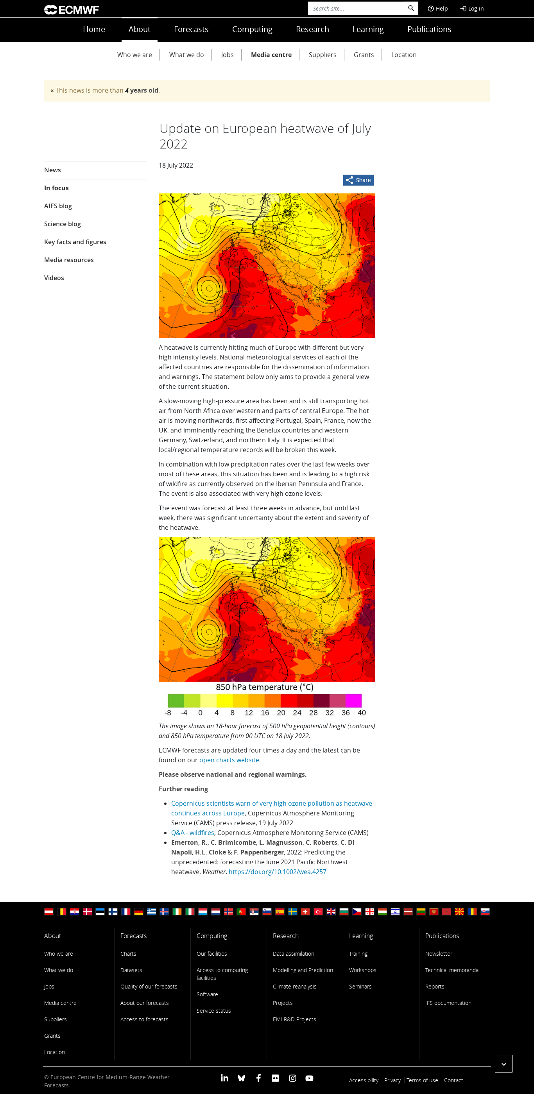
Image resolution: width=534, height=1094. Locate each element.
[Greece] (151, 911)
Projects (283, 1002)
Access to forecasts (144, 1019)
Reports (434, 986)
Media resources (69, 260)
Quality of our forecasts (148, 986)
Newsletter (438, 953)
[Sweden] (292, 911)
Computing (252, 29)
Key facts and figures (75, 242)
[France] (126, 911)
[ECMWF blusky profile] (241, 1078)
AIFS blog (58, 206)
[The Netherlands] (215, 911)
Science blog (62, 224)
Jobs (227, 54)
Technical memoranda (451, 970)
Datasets (131, 970)
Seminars (360, 986)
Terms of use (422, 1080)
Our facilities (212, 953)
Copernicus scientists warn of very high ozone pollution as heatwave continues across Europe (271, 808)
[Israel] (395, 911)
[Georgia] (370, 911)
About (140, 29)
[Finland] (113, 911)
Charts (128, 953)
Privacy (392, 1080)
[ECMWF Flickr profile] (275, 1078)
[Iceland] (164, 911)
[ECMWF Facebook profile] (258, 1078)
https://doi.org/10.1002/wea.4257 (277, 871)
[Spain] (280, 911)
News (52, 170)
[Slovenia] (267, 911)
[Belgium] (61, 911)
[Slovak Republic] (485, 911)
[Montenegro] (434, 911)
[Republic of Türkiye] (318, 911)
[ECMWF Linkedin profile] (224, 1078)
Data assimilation (293, 953)
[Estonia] (100, 911)
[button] (503, 1064)
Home (94, 29)
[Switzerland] (305, 911)
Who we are (134, 54)
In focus (56, 188)
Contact (453, 1080)
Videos (54, 278)
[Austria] (49, 911)
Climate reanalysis (295, 986)
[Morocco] (446, 911)
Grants (364, 54)
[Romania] (472, 911)
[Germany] (138, 911)
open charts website (229, 760)
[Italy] (190, 911)
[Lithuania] (421, 911)
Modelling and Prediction (303, 970)
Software (207, 994)
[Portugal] (241, 911)
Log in (472, 8)
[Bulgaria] (344, 911)
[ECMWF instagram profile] (292, 1078)
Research (312, 29)
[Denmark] (87, 911)
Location (404, 54)
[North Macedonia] (459, 911)
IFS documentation (448, 1002)
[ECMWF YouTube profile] (309, 1078)
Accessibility (363, 1080)
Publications (429, 29)
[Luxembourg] (203, 911)
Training (358, 953)
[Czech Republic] (357, 911)
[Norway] (228, 911)
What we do (186, 54)
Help (437, 8)
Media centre (271, 54)
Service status (214, 1010)
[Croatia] (74, 911)
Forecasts (191, 29)
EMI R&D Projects (294, 1019)
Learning (368, 29)
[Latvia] (408, 911)
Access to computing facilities (222, 973)
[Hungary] (382, 911)
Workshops (362, 970)
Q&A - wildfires (192, 832)
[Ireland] (177, 911)
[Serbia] (254, 911)
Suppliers (323, 54)
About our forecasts (144, 1002)
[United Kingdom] (331, 911)
